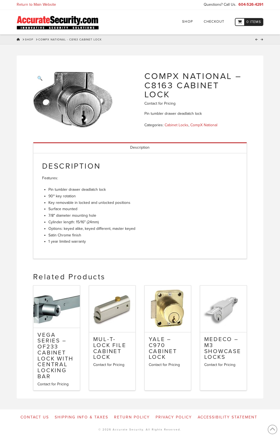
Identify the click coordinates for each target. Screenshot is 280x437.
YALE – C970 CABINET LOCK (163, 348)
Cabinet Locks (176, 125)
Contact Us (35, 417)
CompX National (203, 125)
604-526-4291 (250, 4)
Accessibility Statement (227, 417)
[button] (39, 78)
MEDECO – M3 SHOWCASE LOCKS (222, 348)
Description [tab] (140, 147)
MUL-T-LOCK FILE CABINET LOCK (109, 348)
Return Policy (132, 417)
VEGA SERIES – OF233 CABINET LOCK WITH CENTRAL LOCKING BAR (55, 356)
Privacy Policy (174, 417)
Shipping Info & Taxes (81, 417)
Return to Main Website (36, 4)
